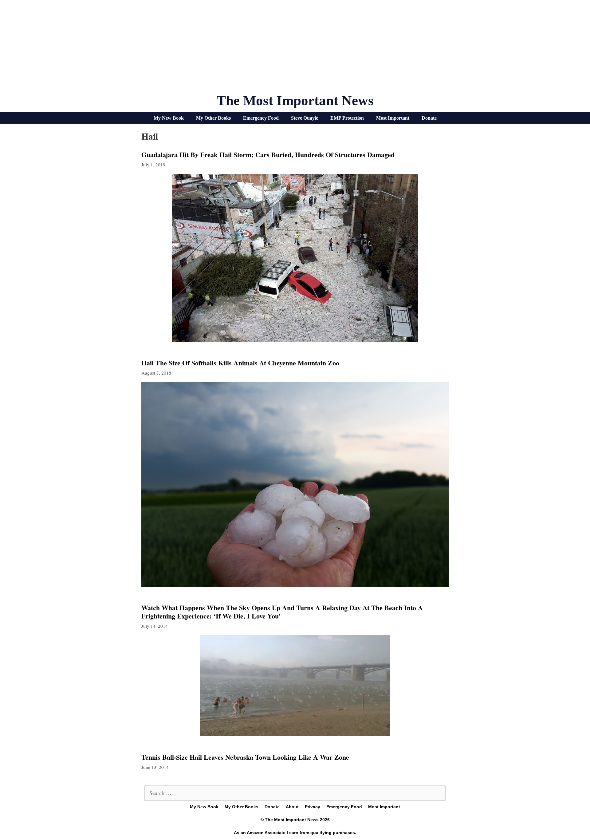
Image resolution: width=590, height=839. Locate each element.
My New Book (169, 118)
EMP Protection (347, 118)
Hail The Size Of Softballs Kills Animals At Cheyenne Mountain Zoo (240, 363)
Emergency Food (261, 118)
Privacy (312, 806)
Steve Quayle (304, 118)
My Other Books (213, 118)
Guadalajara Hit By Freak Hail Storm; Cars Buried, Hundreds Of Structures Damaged (268, 154)
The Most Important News (295, 100)
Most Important (392, 118)
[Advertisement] (295, 49)
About (292, 806)
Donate (429, 118)
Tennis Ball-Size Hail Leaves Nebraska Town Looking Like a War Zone (245, 757)
